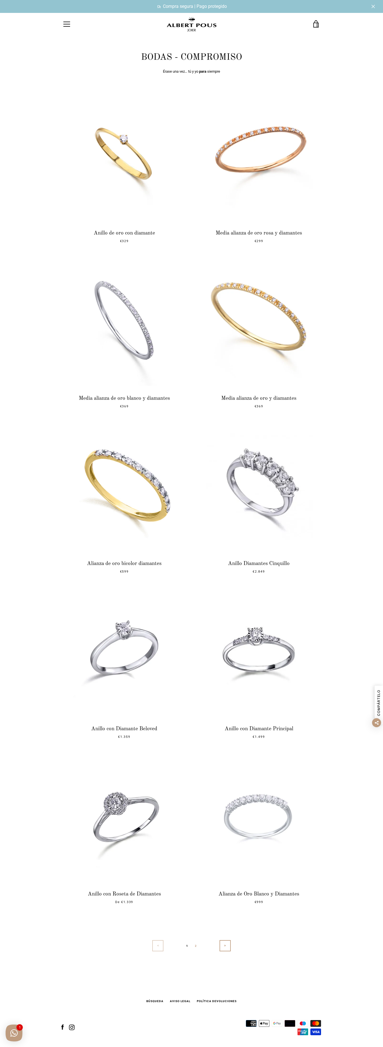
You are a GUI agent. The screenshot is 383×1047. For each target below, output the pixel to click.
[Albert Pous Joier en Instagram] (72, 1027)
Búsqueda (154, 1001)
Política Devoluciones (217, 1001)
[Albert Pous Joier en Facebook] (62, 1027)
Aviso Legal (180, 1001)
